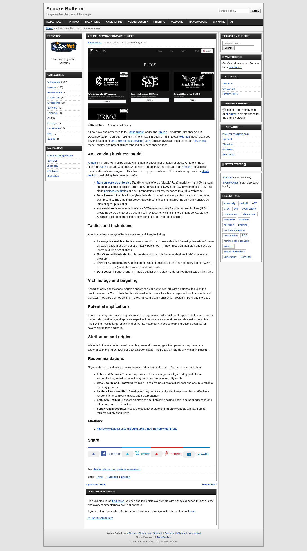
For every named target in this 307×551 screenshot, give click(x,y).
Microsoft (229, 224)
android (244, 203)
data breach (249, 214)
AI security (230, 203)
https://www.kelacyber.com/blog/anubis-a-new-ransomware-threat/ (137, 428)
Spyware (219, 21)
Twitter (99, 476)
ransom (186, 166)
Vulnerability (138, 21)
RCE (244, 235)
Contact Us (228, 88)
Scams (51, 138)
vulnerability (230, 257)
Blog (49, 133)
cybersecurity (109, 469)
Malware (177, 21)
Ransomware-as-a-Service (114, 182)
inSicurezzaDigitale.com (60, 155)
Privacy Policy (230, 93)
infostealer (229, 219)
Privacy (74, 21)
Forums (231, 114)
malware (122, 469)
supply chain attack (234, 251)
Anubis (162, 132)
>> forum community (100, 518)
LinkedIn (125, 476)
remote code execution (236, 240)
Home (49, 28)
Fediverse (118, 501)
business (200, 140)
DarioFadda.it (164, 537)
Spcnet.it (52, 160)
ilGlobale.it (52, 171)
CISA (226, 208)
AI (231, 21)
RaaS (102, 166)
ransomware (136, 132)
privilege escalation (116, 191)
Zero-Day (246, 257)
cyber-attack (249, 208)
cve (236, 208)
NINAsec (227, 177)
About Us (227, 83)
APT (254, 203)
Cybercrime (114, 21)
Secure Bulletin (65, 8)
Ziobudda (52, 165)
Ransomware (198, 21)
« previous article (96, 484)
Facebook (112, 476)
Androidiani (53, 176)
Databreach (54, 21)
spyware (228, 246)
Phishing (159, 21)
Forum (191, 511)
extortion (184, 136)
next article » (209, 484)
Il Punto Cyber (230, 182)
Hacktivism (92, 21)
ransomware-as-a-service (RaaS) (131, 140)
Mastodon (235, 67)
